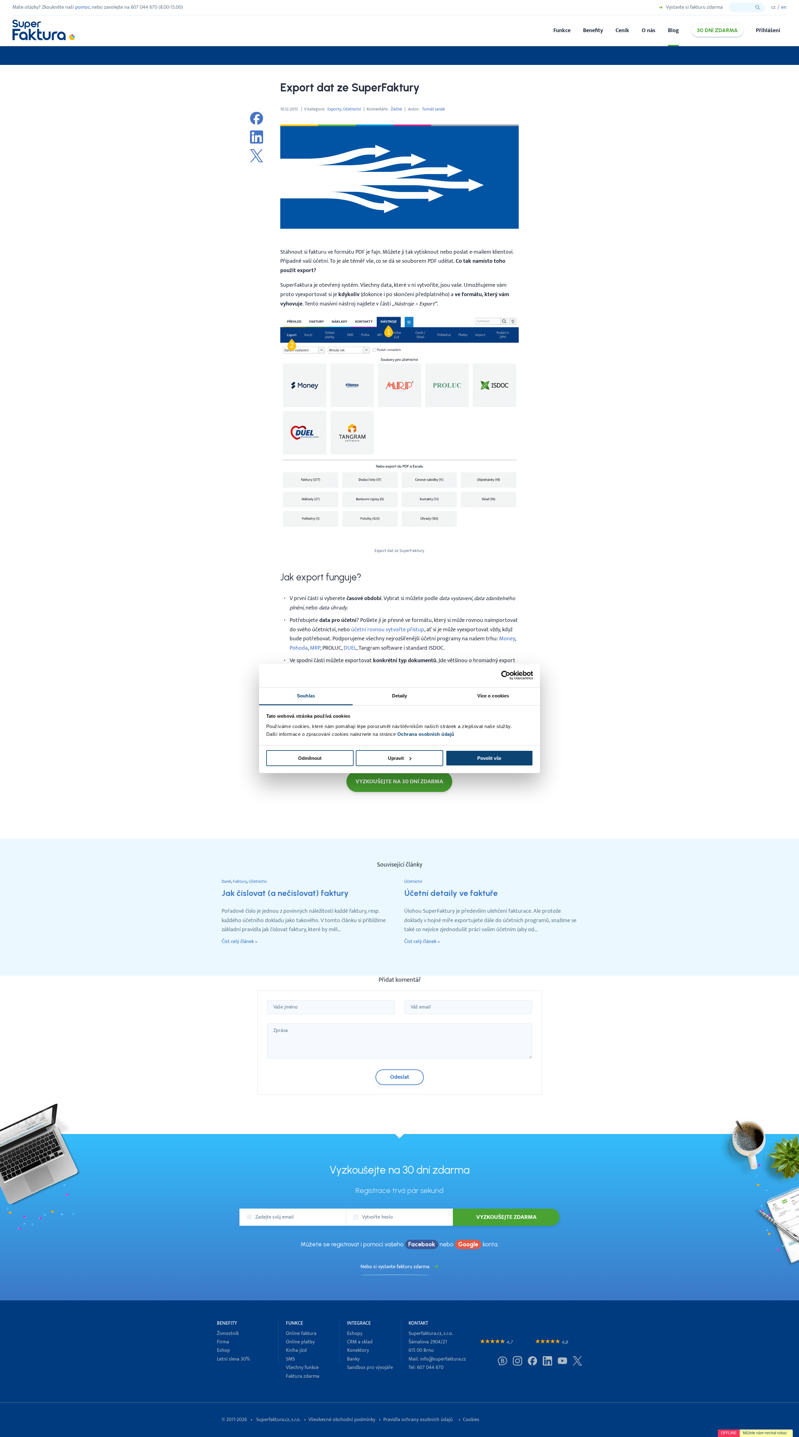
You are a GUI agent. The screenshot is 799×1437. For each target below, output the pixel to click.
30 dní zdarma (717, 30)
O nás (648, 30)
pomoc (82, 7)
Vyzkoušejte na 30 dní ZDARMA (399, 781)
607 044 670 (430, 1367)
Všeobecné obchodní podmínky (341, 1419)
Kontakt (418, 1323)
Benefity (593, 30)
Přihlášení (768, 30)
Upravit (396, 758)
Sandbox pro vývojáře (370, 1367)
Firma (223, 1342)
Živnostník (228, 1333)
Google (468, 1244)
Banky (353, 1359)
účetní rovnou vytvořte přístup (387, 629)
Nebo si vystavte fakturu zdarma (394, 1267)
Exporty (334, 109)
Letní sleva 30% (233, 1359)
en (784, 7)
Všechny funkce (302, 1367)
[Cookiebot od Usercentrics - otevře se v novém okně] (505, 675)
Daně (226, 881)
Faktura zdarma (302, 1376)
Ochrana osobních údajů (425, 734)
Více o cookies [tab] (493, 695)
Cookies (471, 1419)
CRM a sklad (360, 1342)
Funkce (562, 30)
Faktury (240, 881)
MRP (315, 648)
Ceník (622, 30)
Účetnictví (352, 109)
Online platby (300, 1342)
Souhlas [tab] (306, 695)
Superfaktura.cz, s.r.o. (278, 1419)
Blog (673, 30)
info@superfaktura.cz (443, 1359)
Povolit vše (489, 758)
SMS (290, 1359)
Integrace (359, 1323)
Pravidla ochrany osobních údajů (418, 1419)
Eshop (223, 1350)
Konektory (358, 1350)
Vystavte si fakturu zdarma (694, 7)
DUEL (350, 648)
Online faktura (301, 1333)
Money (507, 638)
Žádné (396, 109)
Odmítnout (309, 758)
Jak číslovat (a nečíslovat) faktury (285, 893)
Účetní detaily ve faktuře (451, 893)
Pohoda (299, 648)
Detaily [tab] (399, 695)
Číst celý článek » (239, 941)
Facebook (421, 1244)
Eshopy (354, 1333)
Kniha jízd (296, 1350)
